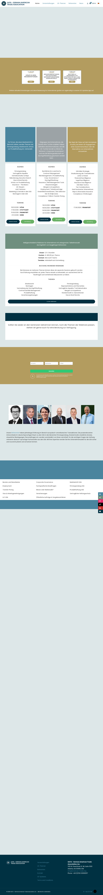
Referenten (15, 433)
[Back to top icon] (95, 891)
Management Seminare (14, 112)
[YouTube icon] (85, 891)
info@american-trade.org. (68, 336)
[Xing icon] (89, 891)
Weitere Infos (51, 447)
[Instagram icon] (88, 891)
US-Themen (41, 866)
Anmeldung (27, 221)
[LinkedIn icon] (86, 891)
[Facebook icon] (83, 891)
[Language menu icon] (99, 3)
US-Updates (41, 877)
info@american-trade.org (77, 871)
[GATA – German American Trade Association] (16, 3)
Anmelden (51, 371)
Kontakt (40, 873)
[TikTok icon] (91, 891)
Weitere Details (13, 221)
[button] (9, 414)
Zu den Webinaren (51, 301)
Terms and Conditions (45, 880)
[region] (51, 414)
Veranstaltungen (43, 862)
